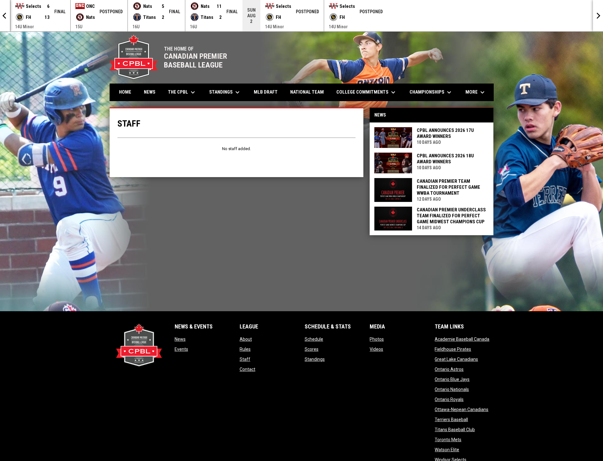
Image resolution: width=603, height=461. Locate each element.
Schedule (314, 339)
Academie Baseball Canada (462, 339)
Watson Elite (447, 449)
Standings (315, 359)
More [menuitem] (475, 92)
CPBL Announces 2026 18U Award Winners (445, 159)
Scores (311, 349)
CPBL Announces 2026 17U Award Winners (445, 133)
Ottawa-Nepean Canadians (461, 409)
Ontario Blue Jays (452, 379)
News (180, 339)
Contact (247, 369)
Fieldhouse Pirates (453, 349)
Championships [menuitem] (431, 92)
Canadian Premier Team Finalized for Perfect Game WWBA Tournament (448, 187)
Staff (245, 359)
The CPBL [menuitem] (182, 92)
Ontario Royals (449, 399)
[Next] (598, 15)
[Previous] (5, 15)
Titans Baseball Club (455, 429)
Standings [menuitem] (225, 92)
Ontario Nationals (452, 389)
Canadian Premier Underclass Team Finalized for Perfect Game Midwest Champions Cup (451, 216)
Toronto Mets (448, 439)
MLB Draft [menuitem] (266, 92)
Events (181, 349)
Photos (377, 339)
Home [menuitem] (125, 92)
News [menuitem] (149, 92)
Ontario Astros (449, 369)
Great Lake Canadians (456, 359)
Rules (245, 349)
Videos (376, 349)
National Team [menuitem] (307, 92)
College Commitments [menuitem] (366, 92)
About (246, 339)
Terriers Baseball (451, 419)
